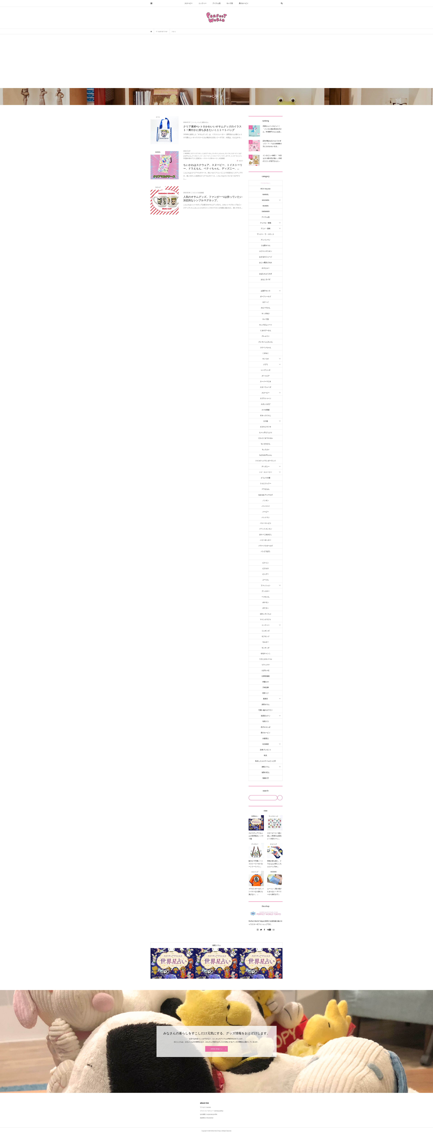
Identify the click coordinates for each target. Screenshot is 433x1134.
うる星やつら (265, 245)
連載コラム (265, 767)
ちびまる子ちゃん (265, 455)
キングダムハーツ (265, 325)
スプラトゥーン (265, 398)
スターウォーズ (265, 387)
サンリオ (265, 359)
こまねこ (265, 353)
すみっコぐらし (265, 415)
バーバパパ (265, 506)
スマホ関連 (265, 410)
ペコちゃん (265, 597)
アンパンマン (265, 240)
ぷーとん (265, 580)
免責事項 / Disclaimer (206, 1118)
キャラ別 (230, 3)
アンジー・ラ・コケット (265, 234)
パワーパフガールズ (265, 546)
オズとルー (265, 268)
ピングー (265, 574)
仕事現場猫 (265, 676)
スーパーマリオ (265, 381)
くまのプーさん (265, 330)
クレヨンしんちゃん (265, 342)
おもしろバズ (265, 279)
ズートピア (265, 376)
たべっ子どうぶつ (265, 432)
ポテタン (265, 608)
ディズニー (265, 466)
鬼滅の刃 (265, 778)
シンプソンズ (265, 370)
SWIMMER (265, 211)
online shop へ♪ (216, 1049)
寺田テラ (265, 721)
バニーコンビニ (265, 523)
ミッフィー (202, 3)
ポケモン (265, 602)
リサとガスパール (265, 659)
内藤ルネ (265, 682)
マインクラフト (265, 619)
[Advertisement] (216, 61)
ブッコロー (265, 591)
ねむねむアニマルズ (265, 495)
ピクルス (265, 568)
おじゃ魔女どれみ (265, 262)
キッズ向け (265, 313)
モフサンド (265, 636)
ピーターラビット (265, 557)
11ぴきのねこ (265, 183)
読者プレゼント (265, 750)
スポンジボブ (265, 404)
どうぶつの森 (265, 478)
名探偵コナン (265, 716)
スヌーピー (188, 3)
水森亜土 (265, 738)
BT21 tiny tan (266, 189)
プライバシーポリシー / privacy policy (211, 1111)
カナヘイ (265, 302)
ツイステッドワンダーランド (265, 461)
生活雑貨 (265, 744)
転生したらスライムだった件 (265, 761)
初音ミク (265, 693)
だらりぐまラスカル (265, 438)
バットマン (265, 517)
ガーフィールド (265, 296)
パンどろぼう (265, 551)
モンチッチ (265, 648)
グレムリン (265, 336)
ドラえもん (265, 489)
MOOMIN (265, 200)
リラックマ (265, 665)
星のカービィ (243, 3)
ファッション (265, 585)
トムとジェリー (265, 483)
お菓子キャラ (265, 291)
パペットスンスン (265, 529)
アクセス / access (205, 1107)
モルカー (265, 642)
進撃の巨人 (265, 772)
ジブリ (265, 364)
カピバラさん (265, 308)
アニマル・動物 (265, 223)
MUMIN (265, 206)
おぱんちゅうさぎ (265, 274)
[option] (173, 963)
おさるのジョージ (265, 257)
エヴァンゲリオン (265, 251)
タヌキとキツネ (265, 427)
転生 (265, 755)
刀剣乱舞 (265, 687)
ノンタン (265, 500)
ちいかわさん (265, 444)
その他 (265, 421)
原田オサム (265, 704)
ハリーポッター (265, 540)
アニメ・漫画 (265, 228)
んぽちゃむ (265, 670)
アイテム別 (216, 3)
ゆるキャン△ (265, 653)
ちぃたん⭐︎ (265, 449)
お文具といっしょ (265, 285)
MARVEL (266, 194)
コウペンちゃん (265, 347)
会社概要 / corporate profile (208, 1114)
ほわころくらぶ (265, 614)
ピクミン (265, 563)
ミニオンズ (265, 631)
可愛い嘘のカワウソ (265, 710)
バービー (265, 512)
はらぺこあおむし (265, 534)
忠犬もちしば (265, 727)
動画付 (265, 699)
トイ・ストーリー (265, 472)
